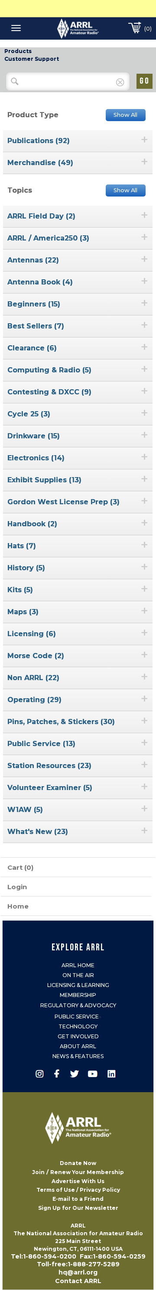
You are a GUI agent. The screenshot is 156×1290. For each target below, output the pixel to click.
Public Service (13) (41, 744)
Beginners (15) (33, 304)
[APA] (78, 28)
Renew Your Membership (87, 1172)
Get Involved (78, 1036)
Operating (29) (34, 700)
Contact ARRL (78, 1281)
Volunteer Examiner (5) (49, 788)
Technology (78, 1026)
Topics (19, 190)
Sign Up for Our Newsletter (78, 1208)
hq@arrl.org (78, 1272)
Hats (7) (21, 546)
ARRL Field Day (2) (41, 216)
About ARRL (78, 1046)
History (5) (26, 568)
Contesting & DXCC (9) (49, 392)
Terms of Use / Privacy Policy (78, 1190)
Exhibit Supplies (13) (44, 480)
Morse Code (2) (35, 656)
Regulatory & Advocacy (78, 1005)
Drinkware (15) (33, 436)
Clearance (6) (32, 348)
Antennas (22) (33, 260)
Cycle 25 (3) (28, 414)
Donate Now (78, 1163)
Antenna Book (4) (40, 282)
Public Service (77, 1016)
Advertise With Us (78, 1181)
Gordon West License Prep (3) (63, 502)
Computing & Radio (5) (49, 370)
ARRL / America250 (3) (48, 238)
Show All (125, 115)
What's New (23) (37, 832)
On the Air (78, 975)
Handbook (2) (32, 524)
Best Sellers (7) (35, 326)
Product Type (32, 115)
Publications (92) (38, 141)
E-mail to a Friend (78, 1199)
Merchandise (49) (40, 163)
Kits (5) (20, 590)
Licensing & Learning (78, 985)
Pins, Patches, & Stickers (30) (61, 722)
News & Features (78, 1056)
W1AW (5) (25, 810)
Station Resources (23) (49, 766)
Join (38, 1172)
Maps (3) (23, 612)
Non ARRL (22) (33, 678)
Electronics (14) (36, 458)
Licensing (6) (31, 634)
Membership (78, 995)
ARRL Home (78, 965)
